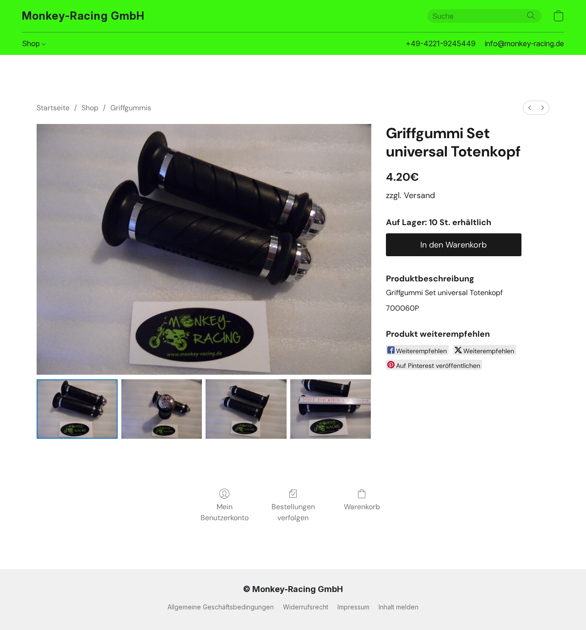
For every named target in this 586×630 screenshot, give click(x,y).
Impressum (353, 607)
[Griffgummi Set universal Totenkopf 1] (161, 409)
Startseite (53, 108)
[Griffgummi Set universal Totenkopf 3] (330, 409)
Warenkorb (362, 507)
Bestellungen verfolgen (293, 512)
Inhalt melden (398, 607)
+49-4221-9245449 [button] (441, 43)
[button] (83, 16)
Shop (32, 43)
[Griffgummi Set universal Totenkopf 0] (77, 409)
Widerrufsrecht (305, 607)
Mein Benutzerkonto (225, 512)
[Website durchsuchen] (531, 15)
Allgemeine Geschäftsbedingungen (221, 607)
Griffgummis (130, 108)
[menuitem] (529, 107)
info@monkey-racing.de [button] (524, 43)
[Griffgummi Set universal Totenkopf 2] (246, 409)
